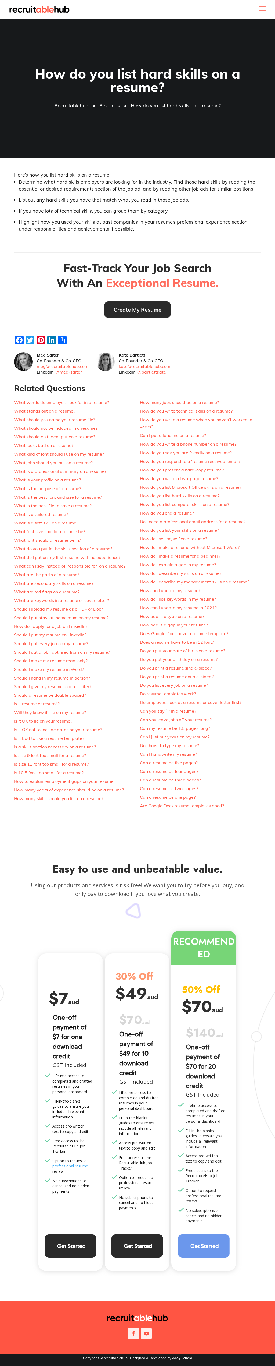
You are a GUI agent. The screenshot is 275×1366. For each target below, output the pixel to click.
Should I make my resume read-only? (51, 660)
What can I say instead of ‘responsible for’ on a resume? (69, 566)
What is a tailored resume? (41, 514)
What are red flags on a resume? (46, 591)
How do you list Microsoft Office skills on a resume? (190, 487)
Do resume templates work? (168, 693)
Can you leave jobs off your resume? (176, 719)
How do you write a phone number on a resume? (188, 444)
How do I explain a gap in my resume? (178, 564)
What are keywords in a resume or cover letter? (61, 600)
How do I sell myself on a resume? (173, 538)
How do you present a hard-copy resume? (182, 470)
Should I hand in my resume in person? (52, 678)
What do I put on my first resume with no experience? (67, 557)
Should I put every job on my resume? (51, 643)
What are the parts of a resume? (46, 574)
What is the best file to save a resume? (53, 505)
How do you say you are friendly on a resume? (186, 452)
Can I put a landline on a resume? (173, 435)
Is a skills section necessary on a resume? (55, 746)
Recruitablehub (71, 106)
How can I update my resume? (170, 590)
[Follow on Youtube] (146, 1333)
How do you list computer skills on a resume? (184, 504)
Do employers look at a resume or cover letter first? (190, 702)
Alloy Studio (182, 1358)
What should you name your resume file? (54, 419)
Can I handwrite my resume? (168, 754)
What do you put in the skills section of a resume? (63, 548)
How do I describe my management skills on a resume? (194, 582)
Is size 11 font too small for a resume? (51, 764)
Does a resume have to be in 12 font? (177, 642)
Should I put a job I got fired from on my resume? (62, 652)
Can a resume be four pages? (169, 771)
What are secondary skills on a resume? (53, 583)
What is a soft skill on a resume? (46, 523)
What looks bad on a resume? (43, 445)
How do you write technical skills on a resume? (186, 411)
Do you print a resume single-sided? (176, 668)
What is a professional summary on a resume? (60, 471)
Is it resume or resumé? (37, 703)
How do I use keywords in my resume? (178, 599)
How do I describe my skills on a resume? (180, 573)
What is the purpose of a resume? (47, 488)
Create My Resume (137, 309)
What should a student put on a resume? (54, 436)
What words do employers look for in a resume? (61, 402)
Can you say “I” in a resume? (168, 711)
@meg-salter (69, 372)
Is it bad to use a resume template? (49, 738)
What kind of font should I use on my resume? (59, 454)
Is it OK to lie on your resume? (43, 721)
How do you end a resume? (167, 513)
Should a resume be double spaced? (50, 695)
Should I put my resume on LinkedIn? (50, 635)
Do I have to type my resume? (169, 745)
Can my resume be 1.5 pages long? (175, 728)
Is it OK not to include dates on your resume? (58, 729)
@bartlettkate (152, 372)
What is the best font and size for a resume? (58, 497)
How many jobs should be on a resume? (179, 402)
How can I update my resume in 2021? (178, 607)
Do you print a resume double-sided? (177, 676)
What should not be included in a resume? (55, 428)
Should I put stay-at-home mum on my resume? (61, 617)
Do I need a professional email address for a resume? (192, 521)
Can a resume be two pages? (169, 788)
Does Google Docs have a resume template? (184, 633)
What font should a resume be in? (47, 540)
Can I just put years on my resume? (174, 737)
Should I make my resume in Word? (49, 669)
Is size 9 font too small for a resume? (50, 755)
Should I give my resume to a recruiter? (52, 686)
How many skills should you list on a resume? (58, 798)
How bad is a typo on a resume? (172, 616)
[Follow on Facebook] (133, 1333)
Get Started (71, 1246)
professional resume (70, 1165)
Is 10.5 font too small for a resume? (49, 772)
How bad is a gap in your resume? (174, 625)
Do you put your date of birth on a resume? (182, 650)
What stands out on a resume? (44, 411)
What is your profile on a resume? (47, 480)
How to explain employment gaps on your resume (63, 781)
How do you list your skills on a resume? (179, 530)
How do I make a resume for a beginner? (180, 556)
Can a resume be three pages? (170, 780)
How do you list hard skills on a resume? (179, 495)
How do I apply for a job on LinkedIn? (50, 626)
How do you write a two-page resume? (179, 478)
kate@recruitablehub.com (144, 366)
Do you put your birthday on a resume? (179, 659)
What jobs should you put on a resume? (53, 462)
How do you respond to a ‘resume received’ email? (190, 461)
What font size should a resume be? (49, 531)
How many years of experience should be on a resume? (69, 790)
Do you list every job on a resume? (174, 685)
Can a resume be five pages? (169, 762)
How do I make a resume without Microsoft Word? (190, 547)
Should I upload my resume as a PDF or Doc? (58, 609)
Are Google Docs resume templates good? (182, 805)
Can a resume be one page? (168, 797)
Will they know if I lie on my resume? (50, 712)
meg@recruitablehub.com (62, 366)
